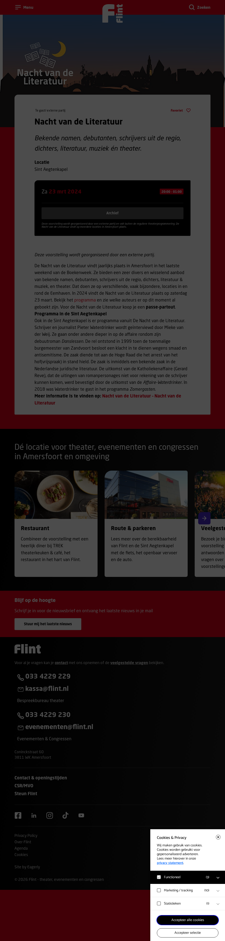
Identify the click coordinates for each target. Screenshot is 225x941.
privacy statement (170, 863)
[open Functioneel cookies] (218, 878)
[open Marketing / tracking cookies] (218, 891)
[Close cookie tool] (218, 837)
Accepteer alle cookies (187, 920)
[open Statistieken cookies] (218, 904)
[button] (183, 877)
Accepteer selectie (187, 933)
